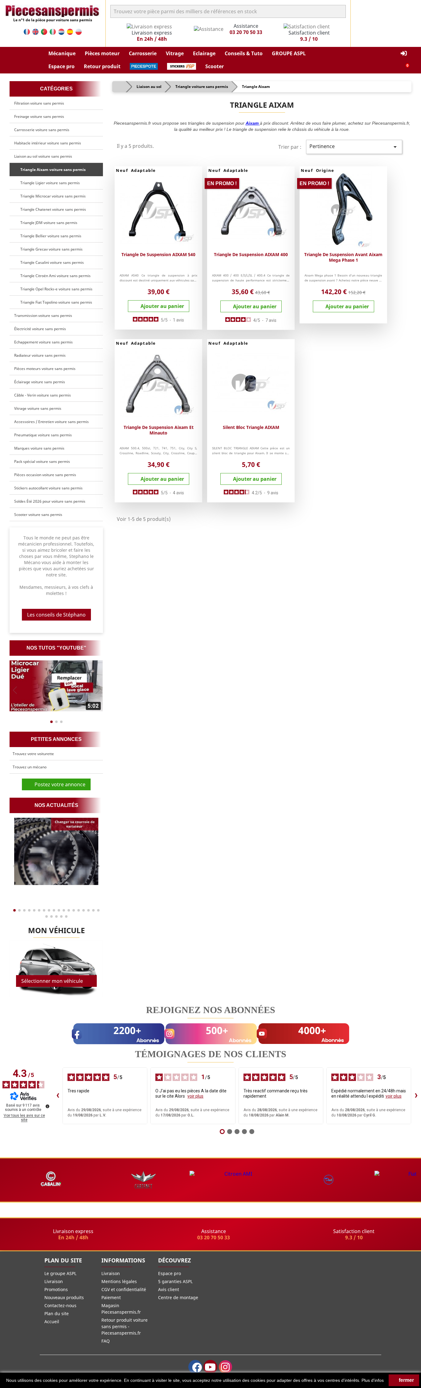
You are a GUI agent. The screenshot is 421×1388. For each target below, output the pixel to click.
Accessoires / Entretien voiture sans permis (51, 421)
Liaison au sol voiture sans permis (43, 156)
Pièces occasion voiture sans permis (45, 474)
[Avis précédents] (57, 1095)
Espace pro (169, 1273)
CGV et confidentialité (123, 1289)
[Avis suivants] (416, 1095)
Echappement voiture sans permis (43, 342)
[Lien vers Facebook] (195, 1367)
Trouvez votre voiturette (33, 753)
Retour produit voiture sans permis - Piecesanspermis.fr (124, 1326)
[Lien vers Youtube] (210, 1367)
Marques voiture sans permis (39, 448)
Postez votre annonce (58, 784)
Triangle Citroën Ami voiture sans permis (54, 275)
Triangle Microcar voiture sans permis (52, 196)
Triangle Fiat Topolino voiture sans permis (55, 302)
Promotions (56, 1289)
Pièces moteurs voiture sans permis (45, 368)
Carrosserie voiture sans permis (41, 129)
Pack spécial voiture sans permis (42, 461)
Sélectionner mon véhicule (52, 981)
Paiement (111, 1297)
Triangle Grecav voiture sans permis (50, 249)
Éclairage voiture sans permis (39, 381)
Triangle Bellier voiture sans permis (49, 236)
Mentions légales (119, 1281)
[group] (56, 686)
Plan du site (56, 1313)
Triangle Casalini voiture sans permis (51, 262)
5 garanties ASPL (175, 1281)
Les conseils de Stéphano (56, 614)
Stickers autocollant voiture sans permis (48, 488)
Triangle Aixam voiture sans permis (52, 169)
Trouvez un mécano (30, 767)
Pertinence (354, 147)
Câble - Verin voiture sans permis (42, 395)
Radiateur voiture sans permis (40, 355)
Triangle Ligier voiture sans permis (49, 182)
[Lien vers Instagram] (225, 1367)
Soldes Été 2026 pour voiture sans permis (49, 501)
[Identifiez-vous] (403, 53)
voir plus (195, 1096)
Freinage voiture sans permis (39, 116)
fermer (406, 1380)
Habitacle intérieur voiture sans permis (47, 143)
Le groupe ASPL (60, 1273)
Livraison (53, 1281)
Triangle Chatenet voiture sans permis (52, 209)
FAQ (105, 1341)
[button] (62, 53)
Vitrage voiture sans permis (37, 408)
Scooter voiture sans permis (38, 514)
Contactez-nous (60, 1305)
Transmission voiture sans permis (43, 315)
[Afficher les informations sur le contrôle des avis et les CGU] (47, 1106)
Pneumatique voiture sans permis (43, 435)
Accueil (51, 1321)
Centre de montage (178, 1297)
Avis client (168, 1289)
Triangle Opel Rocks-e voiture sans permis (55, 289)
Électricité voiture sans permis (40, 328)
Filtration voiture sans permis (39, 103)
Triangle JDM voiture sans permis (47, 222)
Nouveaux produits (64, 1297)
